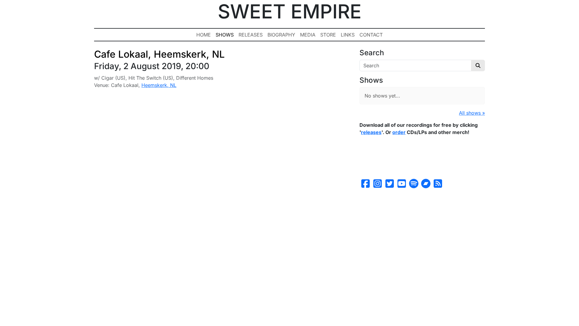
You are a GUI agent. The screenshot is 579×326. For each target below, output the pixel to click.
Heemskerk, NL (158, 85)
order (399, 132)
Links (348, 35)
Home (203, 35)
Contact (371, 35)
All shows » (472, 113)
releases (371, 132)
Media (307, 35)
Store (328, 35)
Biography (281, 35)
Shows (225, 35)
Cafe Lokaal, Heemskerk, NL (159, 54)
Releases (251, 35)
